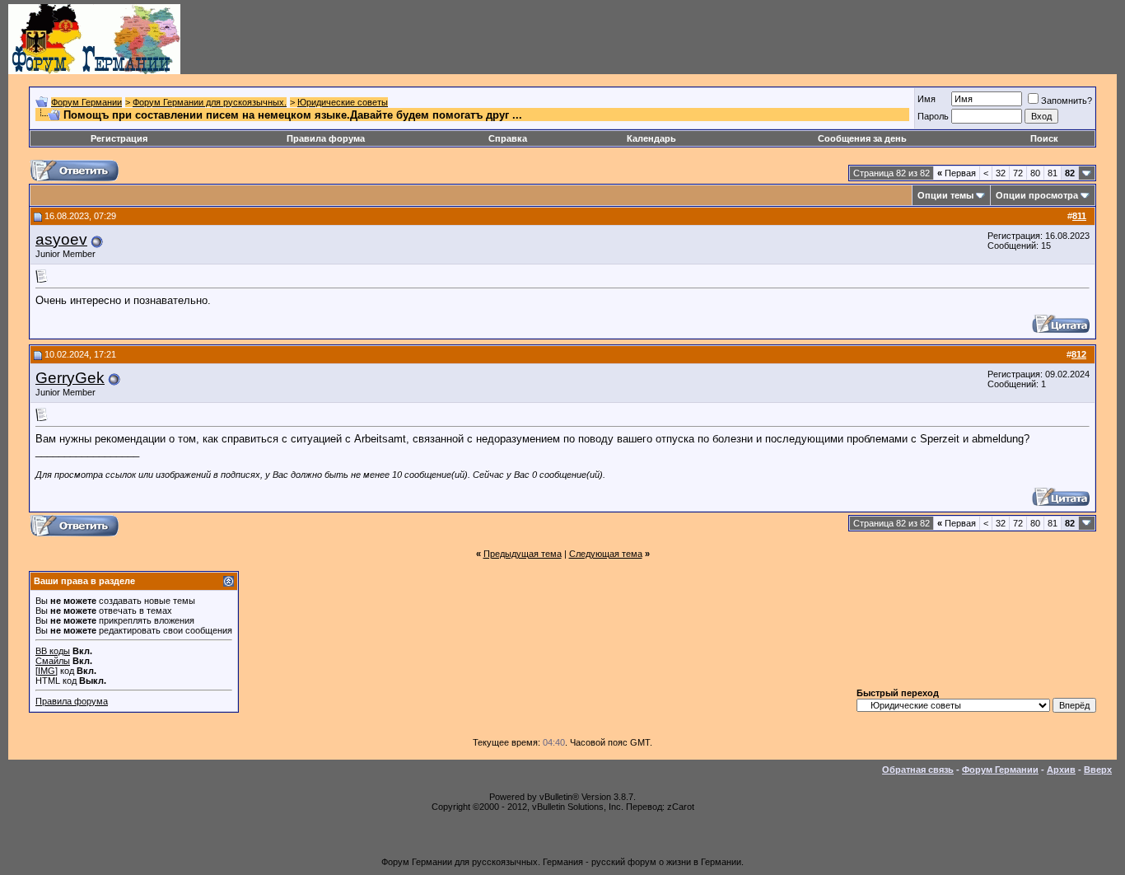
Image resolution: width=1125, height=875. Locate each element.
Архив (1061, 769)
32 (1001, 173)
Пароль (933, 116)
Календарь (651, 138)
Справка (507, 138)
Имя (926, 99)
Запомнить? (1066, 100)
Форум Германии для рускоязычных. (210, 102)
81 (1052, 173)
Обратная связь (918, 769)
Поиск (1044, 138)
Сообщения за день (862, 138)
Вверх (1098, 769)
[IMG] (46, 671)
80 (1035, 173)
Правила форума (326, 138)
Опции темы (945, 195)
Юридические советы (342, 102)
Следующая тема (605, 554)
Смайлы (52, 661)
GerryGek (70, 377)
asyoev (61, 239)
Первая (956, 173)
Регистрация (119, 138)
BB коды (52, 651)
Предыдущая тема (522, 554)
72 (1018, 173)
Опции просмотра (1037, 195)
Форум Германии (86, 102)
